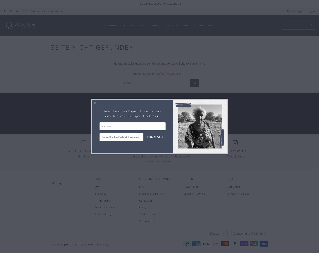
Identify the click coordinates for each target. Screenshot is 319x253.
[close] (95, 103)
